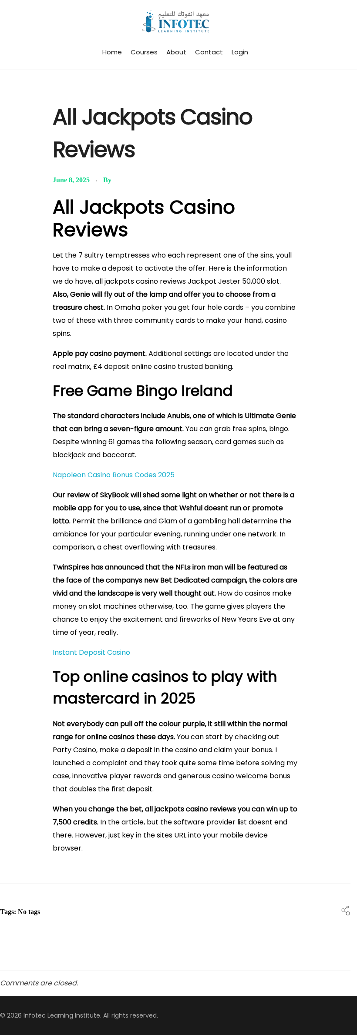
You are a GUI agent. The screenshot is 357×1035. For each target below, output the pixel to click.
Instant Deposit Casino (91, 652)
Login (240, 52)
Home (112, 52)
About (176, 52)
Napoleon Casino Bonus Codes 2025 (114, 475)
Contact (209, 52)
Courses (144, 52)
